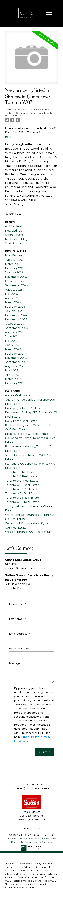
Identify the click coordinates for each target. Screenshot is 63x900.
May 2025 (11, 293)
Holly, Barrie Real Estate (21, 421)
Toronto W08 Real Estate (22, 502)
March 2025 (13, 302)
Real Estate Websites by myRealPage (31, 842)
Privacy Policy (30, 736)
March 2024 (13, 349)
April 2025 (12, 298)
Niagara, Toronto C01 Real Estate (27, 433)
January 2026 (14, 272)
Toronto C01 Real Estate (21, 472)
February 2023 (15, 383)
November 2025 (16, 276)
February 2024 (15, 353)
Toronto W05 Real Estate (22, 497)
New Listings (13, 230)
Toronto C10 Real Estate (21, 476)
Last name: (16, 618)
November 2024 (16, 319)
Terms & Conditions (29, 838)
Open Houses (14, 234)
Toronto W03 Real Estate (22, 489)
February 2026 (15, 268)
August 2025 (14, 289)
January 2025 (14, 311)
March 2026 (13, 264)
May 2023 (11, 370)
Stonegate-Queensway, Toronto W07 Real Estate (29, 114)
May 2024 (11, 340)
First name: (16, 604)
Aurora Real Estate (17, 395)
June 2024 (12, 336)
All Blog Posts (14, 226)
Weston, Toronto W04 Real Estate (28, 531)
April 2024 (12, 345)
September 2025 (16, 285)
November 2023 (16, 357)
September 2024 (16, 328)
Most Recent (13, 255)
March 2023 (13, 379)
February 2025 (15, 306)
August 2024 (14, 332)
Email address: (18, 633)
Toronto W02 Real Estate (22, 485)
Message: (15, 663)
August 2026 (14, 259)
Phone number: (19, 648)
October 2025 (14, 281)
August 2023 (14, 366)
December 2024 (16, 315)
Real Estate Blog (16, 239)
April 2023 (12, 374)
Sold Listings (13, 243)
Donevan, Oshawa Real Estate (25, 408)
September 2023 (16, 362)
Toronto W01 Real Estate (21, 480)
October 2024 (14, 323)
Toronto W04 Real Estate (22, 493)
